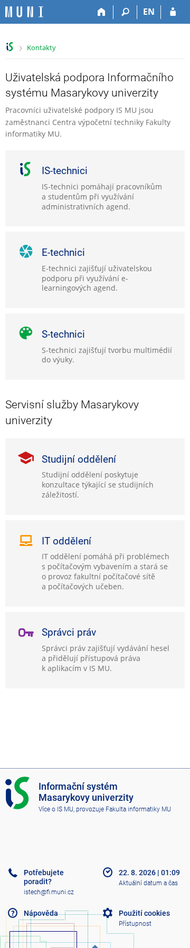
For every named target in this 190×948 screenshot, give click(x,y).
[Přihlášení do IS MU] (173, 12)
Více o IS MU (56, 809)
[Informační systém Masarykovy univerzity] (24, 12)
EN (149, 11)
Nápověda (41, 913)
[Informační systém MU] (9, 46)
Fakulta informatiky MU (138, 809)
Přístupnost (135, 923)
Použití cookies (144, 913)
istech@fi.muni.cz (49, 892)
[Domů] (101, 12)
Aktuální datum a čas (148, 883)
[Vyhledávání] (125, 12)
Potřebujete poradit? (44, 877)
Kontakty (41, 47)
